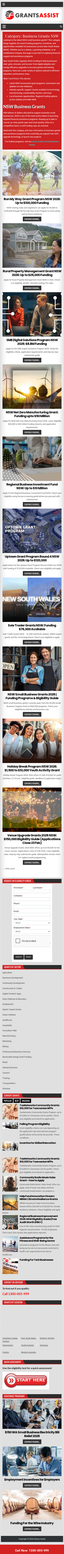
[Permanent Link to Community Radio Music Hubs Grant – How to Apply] (10, 1184)
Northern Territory (47, 1338)
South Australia (27, 1345)
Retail (4, 1062)
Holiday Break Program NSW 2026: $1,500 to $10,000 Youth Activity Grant (32, 768)
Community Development (13, 983)
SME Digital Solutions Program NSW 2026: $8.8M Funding (32, 342)
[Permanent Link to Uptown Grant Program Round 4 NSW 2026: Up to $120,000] (32, 531)
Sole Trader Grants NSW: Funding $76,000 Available (32, 627)
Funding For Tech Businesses (36, 1260)
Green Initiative (9, 1015)
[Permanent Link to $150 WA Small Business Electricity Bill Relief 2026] (32, 1414)
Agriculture (7, 972)
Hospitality (7, 1025)
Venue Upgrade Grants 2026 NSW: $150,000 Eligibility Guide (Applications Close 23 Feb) (32, 839)
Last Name (38, 888)
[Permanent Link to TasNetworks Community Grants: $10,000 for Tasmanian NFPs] (10, 1111)
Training (6, 1078)
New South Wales (28, 1338)
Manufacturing (8, 1036)
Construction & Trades (12, 988)
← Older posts (8, 868)
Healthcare (7, 1020)
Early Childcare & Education (14, 999)
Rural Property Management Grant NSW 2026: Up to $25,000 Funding (32, 273)
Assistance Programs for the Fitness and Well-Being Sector (37, 1239)
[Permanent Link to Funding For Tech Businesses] (10, 1266)
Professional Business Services (16, 1052)
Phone (17, 903)
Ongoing (26, 1100)
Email (16, 911)
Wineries (6, 1088)
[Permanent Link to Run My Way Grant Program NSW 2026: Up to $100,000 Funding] (32, 173)
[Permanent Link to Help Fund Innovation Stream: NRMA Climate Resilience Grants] (10, 1202)
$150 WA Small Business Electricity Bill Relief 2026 (32, 1434)
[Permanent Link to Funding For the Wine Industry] (32, 1505)
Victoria (5, 1352)
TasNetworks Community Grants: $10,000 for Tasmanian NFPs (39, 1106)
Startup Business (10, 1067)
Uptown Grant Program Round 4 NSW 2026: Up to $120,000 (32, 558)
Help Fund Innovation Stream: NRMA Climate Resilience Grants (39, 1197)
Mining (5, 1046)
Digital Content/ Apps (11, 993)
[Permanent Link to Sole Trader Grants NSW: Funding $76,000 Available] (32, 600)
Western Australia (28, 1352)
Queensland (7, 1345)
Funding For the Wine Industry (32, 1523)
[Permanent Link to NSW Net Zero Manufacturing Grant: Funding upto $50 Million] (32, 386)
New (17, 1100)
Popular (8, 1100)
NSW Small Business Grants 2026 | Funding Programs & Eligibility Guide (32, 696)
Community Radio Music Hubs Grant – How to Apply (37, 1179)
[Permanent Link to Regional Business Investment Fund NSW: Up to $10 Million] (32, 458)
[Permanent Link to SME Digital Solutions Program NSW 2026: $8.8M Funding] (32, 314)
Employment (7, 1004)
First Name (19, 888)
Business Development (12, 978)
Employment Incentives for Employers (32, 1479)
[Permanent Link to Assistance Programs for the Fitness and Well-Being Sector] (10, 1244)
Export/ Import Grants (11, 1009)
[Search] (61, 27)
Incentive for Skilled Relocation (38, 1143)
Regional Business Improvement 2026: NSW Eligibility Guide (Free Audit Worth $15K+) (39, 1219)
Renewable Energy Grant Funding (16, 1057)
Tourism (6, 1073)
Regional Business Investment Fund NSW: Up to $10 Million (32, 486)
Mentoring (6, 1041)
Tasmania (44, 1345)
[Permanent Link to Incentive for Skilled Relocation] (10, 1146)
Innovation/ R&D (9, 1030)
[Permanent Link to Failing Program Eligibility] (10, 1126)
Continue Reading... (32, 219)
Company (18, 896)
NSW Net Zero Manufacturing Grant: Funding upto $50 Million (32, 414)
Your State (18, 919)
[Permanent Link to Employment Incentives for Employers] (32, 1461)
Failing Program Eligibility (35, 1124)
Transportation (8, 1083)
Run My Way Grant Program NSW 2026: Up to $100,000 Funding (32, 201)
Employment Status (22, 928)
